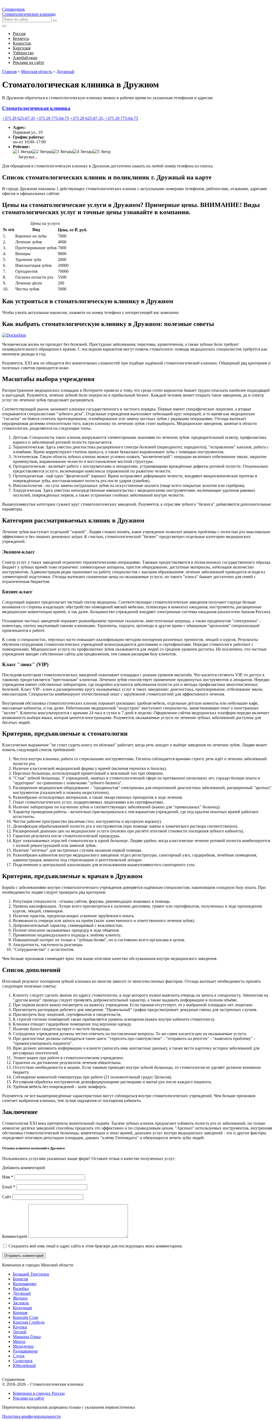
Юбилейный (24, 1365)
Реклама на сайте (28, 1398)
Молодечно (23, 1346)
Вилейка (21, 1288)
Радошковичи (25, 1351)
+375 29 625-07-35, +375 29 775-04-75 (104, 118)
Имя (7, 1177)
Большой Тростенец (31, 1274)
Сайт (6, 1197)
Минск (19, 1341)
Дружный (22, 1293)
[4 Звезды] (83, 151)
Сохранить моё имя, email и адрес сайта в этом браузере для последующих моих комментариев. (96, 1246)
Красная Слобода (28, 1322)
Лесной (19, 1332)
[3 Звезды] (62, 151)
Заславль (21, 1303)
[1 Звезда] (22, 151)
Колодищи (22, 1307)
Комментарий (14, 1236)
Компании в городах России (39, 1393)
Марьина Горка (27, 1336)
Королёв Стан (25, 1317)
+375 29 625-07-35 (18, 118)
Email (8, 1187)
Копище (20, 1312)
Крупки (20, 1327)
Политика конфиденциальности (31, 1416)
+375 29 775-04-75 (52, 118)
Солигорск (23, 1360)
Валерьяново (24, 1283)
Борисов (20, 1279)
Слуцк (19, 1356)
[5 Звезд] (102, 151)
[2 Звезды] (42, 151)
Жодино (20, 1298)
